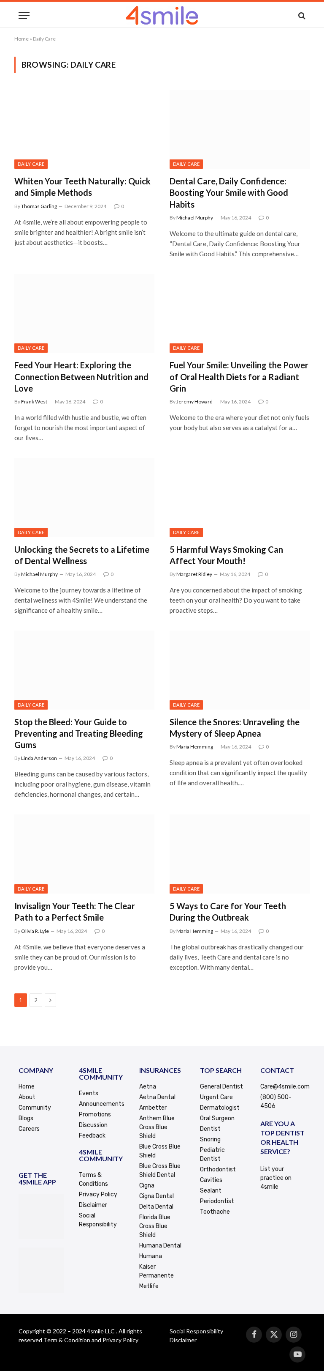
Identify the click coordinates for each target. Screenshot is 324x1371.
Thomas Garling (39, 206)
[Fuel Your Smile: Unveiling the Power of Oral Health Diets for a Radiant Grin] (240, 313)
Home (21, 39)
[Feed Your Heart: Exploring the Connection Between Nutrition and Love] (84, 313)
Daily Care (31, 164)
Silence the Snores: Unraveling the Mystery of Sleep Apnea (235, 727)
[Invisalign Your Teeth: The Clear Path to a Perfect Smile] (84, 854)
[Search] (301, 15)
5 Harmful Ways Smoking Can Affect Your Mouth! (226, 555)
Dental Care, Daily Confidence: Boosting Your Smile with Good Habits (229, 192)
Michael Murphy (194, 217)
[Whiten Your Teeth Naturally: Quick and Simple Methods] (84, 129)
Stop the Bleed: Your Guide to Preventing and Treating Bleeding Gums (78, 733)
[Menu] (24, 15)
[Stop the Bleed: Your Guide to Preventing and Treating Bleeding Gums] (84, 670)
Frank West (34, 401)
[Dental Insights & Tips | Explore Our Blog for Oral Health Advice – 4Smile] (162, 15)
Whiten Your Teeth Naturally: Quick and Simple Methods (82, 186)
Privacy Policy (120, 1340)
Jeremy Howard (194, 401)
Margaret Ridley (194, 574)
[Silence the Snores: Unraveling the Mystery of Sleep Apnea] (240, 670)
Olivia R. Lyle (35, 931)
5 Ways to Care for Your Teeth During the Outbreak (228, 911)
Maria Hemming (194, 746)
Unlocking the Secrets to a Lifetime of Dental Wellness (81, 555)
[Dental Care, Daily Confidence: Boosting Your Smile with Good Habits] (240, 129)
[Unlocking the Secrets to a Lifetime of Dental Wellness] (84, 497)
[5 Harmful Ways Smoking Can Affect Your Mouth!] (240, 497)
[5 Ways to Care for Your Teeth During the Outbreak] (240, 854)
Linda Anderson (39, 758)
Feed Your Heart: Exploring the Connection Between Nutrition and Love (81, 376)
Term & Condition (66, 1340)
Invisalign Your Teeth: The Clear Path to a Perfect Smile (74, 911)
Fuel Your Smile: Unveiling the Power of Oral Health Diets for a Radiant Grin (239, 376)
